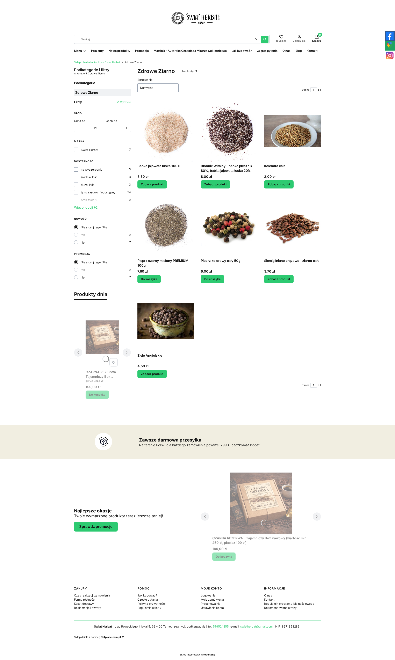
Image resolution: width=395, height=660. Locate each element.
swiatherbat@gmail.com (256, 626)
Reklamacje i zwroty (87, 607)
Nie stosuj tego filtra (94, 227)
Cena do (111, 121)
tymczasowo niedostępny (98, 192)
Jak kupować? (147, 595)
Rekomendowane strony (280, 607)
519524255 (221, 626)
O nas (268, 595)
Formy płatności (84, 599)
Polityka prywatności (151, 603)
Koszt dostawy (84, 603)
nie (83, 242)
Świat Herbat (89, 149)
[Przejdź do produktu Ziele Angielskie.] (165, 320)
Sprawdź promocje (96, 526)
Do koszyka (97, 394)
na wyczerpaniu (91, 169)
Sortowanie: (145, 79)
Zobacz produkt (152, 184)
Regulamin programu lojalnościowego (289, 603)
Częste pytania (147, 599)
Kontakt (269, 599)
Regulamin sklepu (149, 607)
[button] (264, 39)
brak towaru (89, 200)
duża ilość (87, 184)
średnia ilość (89, 177)
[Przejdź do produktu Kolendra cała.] (292, 131)
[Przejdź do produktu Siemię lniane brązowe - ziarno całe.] (292, 226)
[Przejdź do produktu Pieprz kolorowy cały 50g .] (229, 226)
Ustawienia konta (212, 607)
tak (83, 235)
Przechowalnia (210, 603)
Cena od (79, 121)
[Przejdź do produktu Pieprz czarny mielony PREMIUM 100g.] (165, 226)
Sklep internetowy (196, 654)
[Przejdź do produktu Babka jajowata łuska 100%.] (165, 131)
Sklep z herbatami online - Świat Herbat (97, 62)
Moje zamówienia (212, 599)
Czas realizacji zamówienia (92, 595)
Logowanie (208, 595)
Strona (305, 89)
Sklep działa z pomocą (97, 637)
